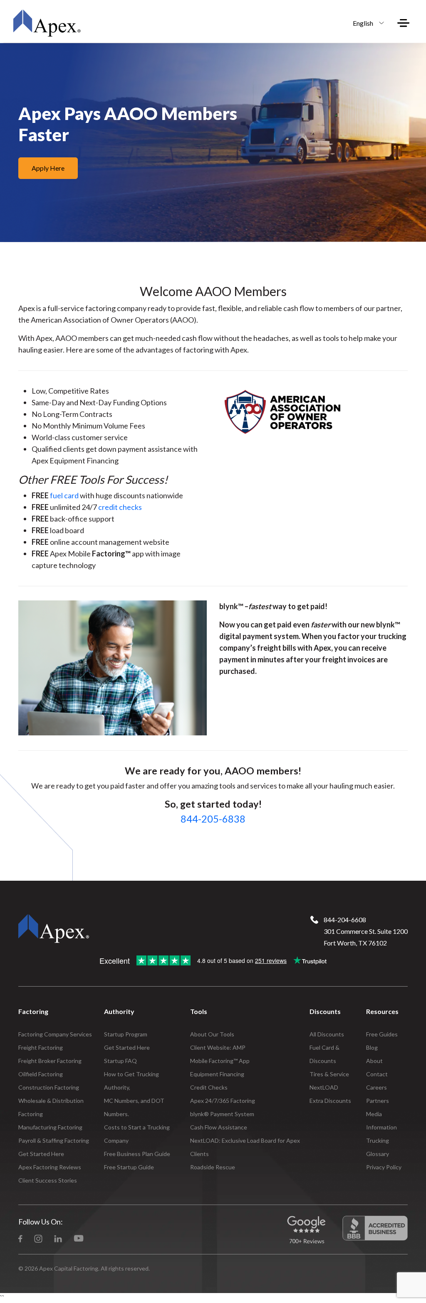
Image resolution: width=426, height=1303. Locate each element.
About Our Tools (212, 1034)
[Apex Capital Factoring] (46, 22)
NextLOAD (324, 1087)
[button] (366, 23)
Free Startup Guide (129, 1167)
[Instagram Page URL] (38, 1238)
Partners (377, 1100)
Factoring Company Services (55, 1034)
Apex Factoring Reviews (49, 1167)
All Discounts (327, 1034)
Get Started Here (41, 1153)
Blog (372, 1047)
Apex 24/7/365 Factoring (222, 1100)
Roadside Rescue (212, 1167)
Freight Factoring (40, 1047)
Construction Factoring (48, 1087)
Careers (376, 1087)
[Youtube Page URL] (79, 1238)
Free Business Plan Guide (137, 1153)
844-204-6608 (345, 919)
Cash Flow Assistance (218, 1127)
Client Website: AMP (217, 1047)
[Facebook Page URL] (20, 1238)
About (374, 1060)
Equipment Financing (217, 1074)
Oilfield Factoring (40, 1074)
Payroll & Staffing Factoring (53, 1140)
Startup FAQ (120, 1060)
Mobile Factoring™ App (220, 1060)
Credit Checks (209, 1087)
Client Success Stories (47, 1180)
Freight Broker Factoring (50, 1060)
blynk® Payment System (222, 1113)
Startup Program (125, 1034)
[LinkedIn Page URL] (58, 1238)
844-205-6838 (213, 819)
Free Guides (382, 1034)
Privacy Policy (383, 1167)
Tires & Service (329, 1074)
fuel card (64, 495)
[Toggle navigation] (403, 23)
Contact (377, 1074)
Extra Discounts (330, 1100)
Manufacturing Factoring (50, 1127)
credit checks (120, 507)
